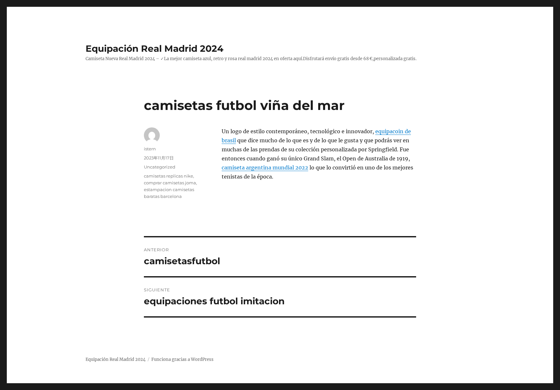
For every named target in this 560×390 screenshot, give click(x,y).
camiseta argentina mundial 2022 (265, 167)
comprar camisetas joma (170, 182)
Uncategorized (159, 166)
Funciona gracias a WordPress (182, 359)
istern (150, 148)
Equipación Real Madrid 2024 (154, 48)
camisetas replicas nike (168, 176)
